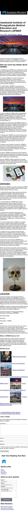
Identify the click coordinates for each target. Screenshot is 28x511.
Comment (3, 423)
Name (2, 438)
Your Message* (5, 489)
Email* (2, 483)
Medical (20, 34)
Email (2, 441)
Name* (2, 480)
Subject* (3, 486)
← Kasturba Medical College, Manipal (10, 412)
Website (2, 444)
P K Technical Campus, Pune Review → (10, 413)
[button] (14, 17)
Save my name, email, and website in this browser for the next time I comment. (14, 447)
